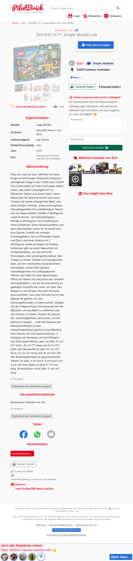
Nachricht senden (95, 148)
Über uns (41, 524)
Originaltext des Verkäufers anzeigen (31, 386)
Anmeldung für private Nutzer (66, 530)
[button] (16, 63)
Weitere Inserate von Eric (96, 158)
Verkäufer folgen (82, 87)
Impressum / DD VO (86, 524)
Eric (79, 63)
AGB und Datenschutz (61, 524)
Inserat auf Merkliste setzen (28, 106)
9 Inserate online (109, 86)
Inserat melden (23, 464)
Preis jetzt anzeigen (95, 45)
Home (15, 23)
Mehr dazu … (121, 557)
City (23, 23)
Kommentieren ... (22, 453)
